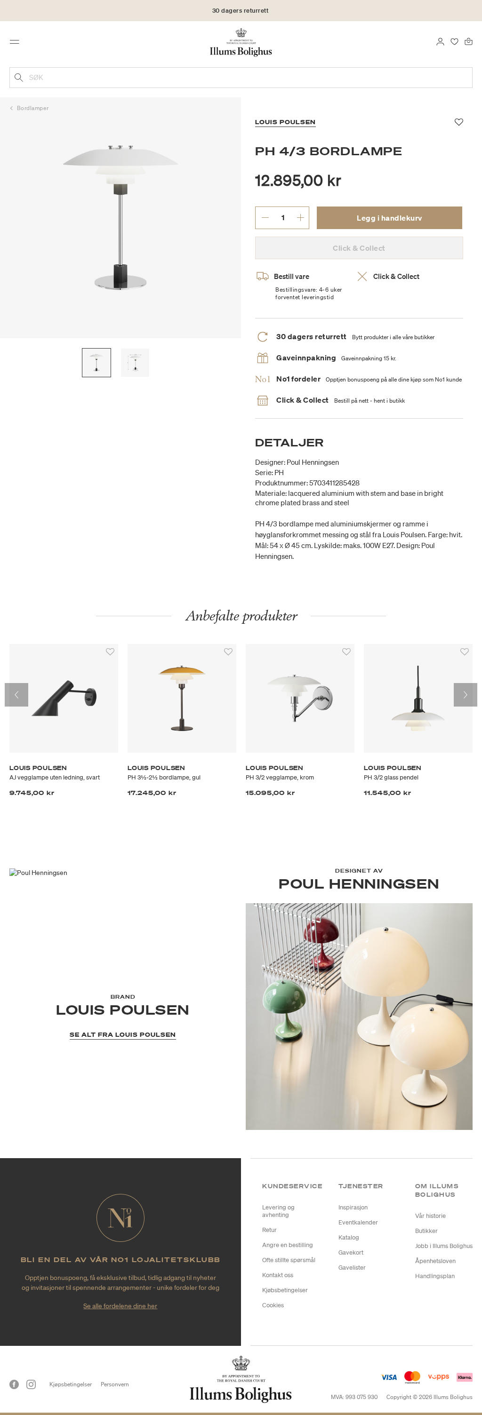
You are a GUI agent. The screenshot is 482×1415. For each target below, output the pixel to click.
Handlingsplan (435, 1276)
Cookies (273, 1305)
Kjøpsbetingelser (70, 1384)
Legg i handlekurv (389, 218)
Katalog (348, 1237)
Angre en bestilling (287, 1245)
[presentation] (16, 695)
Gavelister (352, 1268)
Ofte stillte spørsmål (288, 1260)
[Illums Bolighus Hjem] (241, 42)
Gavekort (350, 1252)
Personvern (115, 1384)
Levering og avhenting (278, 1211)
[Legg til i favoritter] (110, 652)
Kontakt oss (277, 1275)
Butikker (426, 1231)
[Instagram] (31, 1384)
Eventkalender (358, 1222)
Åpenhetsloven (435, 1261)
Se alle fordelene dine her (120, 1306)
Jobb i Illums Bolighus (444, 1246)
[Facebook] (14, 1384)
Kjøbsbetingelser (285, 1290)
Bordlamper (33, 108)
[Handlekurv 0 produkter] (469, 41)
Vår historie (430, 1216)
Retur (269, 1230)
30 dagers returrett (240, 11)
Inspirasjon (353, 1207)
